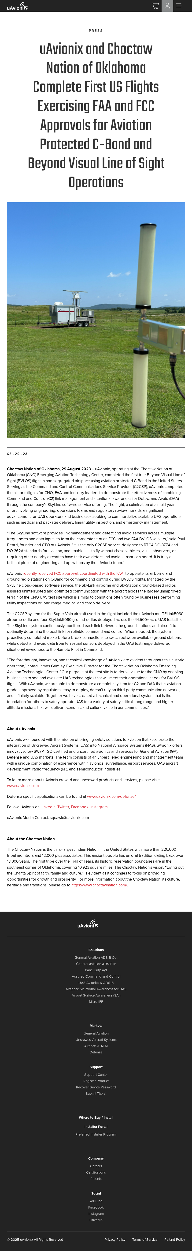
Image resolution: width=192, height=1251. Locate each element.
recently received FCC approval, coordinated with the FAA (73, 573)
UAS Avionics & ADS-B (96, 983)
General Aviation (96, 1033)
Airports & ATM (96, 1046)
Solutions (96, 949)
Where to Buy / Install (96, 1117)
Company (96, 1158)
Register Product (96, 1081)
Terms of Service (144, 1239)
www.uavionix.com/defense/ (111, 796)
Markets (96, 1025)
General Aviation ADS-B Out (96, 957)
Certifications (96, 1172)
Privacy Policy (115, 1239)
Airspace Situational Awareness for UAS (96, 989)
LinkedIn (48, 807)
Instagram (99, 807)
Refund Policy (174, 1239)
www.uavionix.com (23, 786)
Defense (96, 1052)
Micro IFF (96, 1002)
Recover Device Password (96, 1087)
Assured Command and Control (96, 976)
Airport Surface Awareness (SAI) (96, 995)
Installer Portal (96, 1126)
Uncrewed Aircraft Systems (96, 1040)
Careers (96, 1166)
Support (96, 1067)
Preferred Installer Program (96, 1134)
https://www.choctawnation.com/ (99, 885)
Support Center (96, 1075)
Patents (96, 1179)
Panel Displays (96, 970)
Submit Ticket (96, 1093)
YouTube (96, 1201)
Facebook (80, 807)
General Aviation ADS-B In (96, 964)
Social (96, 1193)
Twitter (63, 807)
